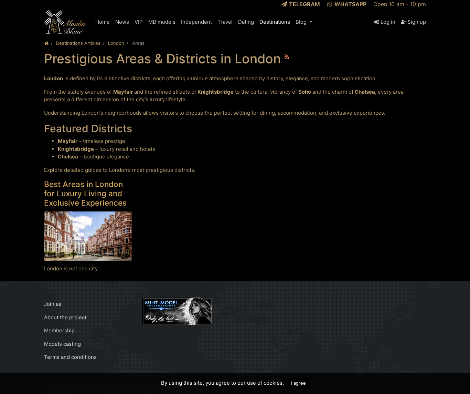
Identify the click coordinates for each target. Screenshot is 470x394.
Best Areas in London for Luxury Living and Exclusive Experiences (85, 193)
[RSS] (286, 56)
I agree (298, 383)
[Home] (46, 43)
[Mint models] (177, 311)
